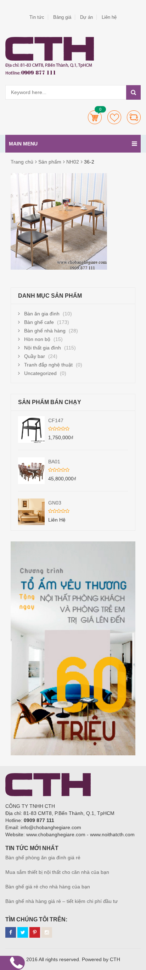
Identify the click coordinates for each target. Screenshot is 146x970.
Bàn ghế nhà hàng (45, 331)
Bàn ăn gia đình (42, 313)
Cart (95, 117)
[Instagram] (47, 932)
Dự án (86, 17)
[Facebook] (11, 932)
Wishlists (114, 117)
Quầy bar (34, 356)
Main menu (23, 144)
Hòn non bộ (37, 339)
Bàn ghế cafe (39, 322)
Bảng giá (62, 17)
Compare (134, 117)
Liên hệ (109, 17)
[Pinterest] (35, 932)
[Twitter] (23, 932)
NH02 (72, 162)
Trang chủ (22, 162)
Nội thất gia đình (42, 348)
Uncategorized (40, 373)
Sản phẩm (49, 162)
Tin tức (36, 17)
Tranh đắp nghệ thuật (48, 365)
